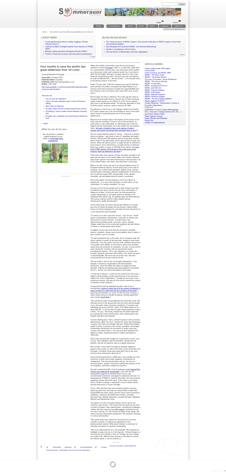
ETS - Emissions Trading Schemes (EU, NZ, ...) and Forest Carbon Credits (163, 113)
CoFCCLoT (149, 107)
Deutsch (176, 22)
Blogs (130, 26)
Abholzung (68, 447)
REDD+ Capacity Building (154, 90)
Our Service (114, 26)
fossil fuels (105, 297)
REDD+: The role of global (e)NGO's (158, 99)
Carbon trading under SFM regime (157, 68)
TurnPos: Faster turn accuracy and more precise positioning (68, 54)
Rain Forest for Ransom (55, 106)
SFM (46, 124)
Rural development (86, 447)
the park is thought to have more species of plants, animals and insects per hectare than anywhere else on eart (113, 129)
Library (165, 26)
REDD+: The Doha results (155, 75)
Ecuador (109, 68)
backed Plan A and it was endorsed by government (115, 370)
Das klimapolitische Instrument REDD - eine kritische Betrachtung (131, 47)
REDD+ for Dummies (153, 84)
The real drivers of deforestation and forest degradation (127, 52)
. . (105, 25)
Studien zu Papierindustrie (155, 123)
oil (112, 74)
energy (121, 409)
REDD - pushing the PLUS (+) (156, 86)
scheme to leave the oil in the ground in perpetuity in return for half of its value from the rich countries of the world (115, 289)
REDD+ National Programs (155, 94)
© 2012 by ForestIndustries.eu (174, 29)
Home (98, 26)
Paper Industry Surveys (154, 116)
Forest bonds (150, 71)
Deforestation (57, 447)
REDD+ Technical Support (155, 97)
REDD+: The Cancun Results (156, 81)
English (159, 22)
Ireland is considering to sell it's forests (121, 49)
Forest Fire (149, 120)
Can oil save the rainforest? (56, 99)
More (93, 56)
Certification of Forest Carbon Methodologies (162, 110)
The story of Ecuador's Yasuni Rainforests (122, 446)
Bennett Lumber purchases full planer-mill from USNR (65, 51)
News (141, 26)
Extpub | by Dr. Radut (217, 470)
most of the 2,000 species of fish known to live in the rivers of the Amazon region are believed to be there (115, 149)
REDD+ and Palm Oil (153, 88)
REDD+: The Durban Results (156, 77)
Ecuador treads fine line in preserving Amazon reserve (66, 109)
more (183, 54)
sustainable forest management (55, 140)
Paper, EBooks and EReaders (156, 118)
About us (179, 26)
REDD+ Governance (152, 92)
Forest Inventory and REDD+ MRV (158, 73)
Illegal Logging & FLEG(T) (154, 101)
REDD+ (152, 26)
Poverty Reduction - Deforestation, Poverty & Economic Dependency (68, 450)
